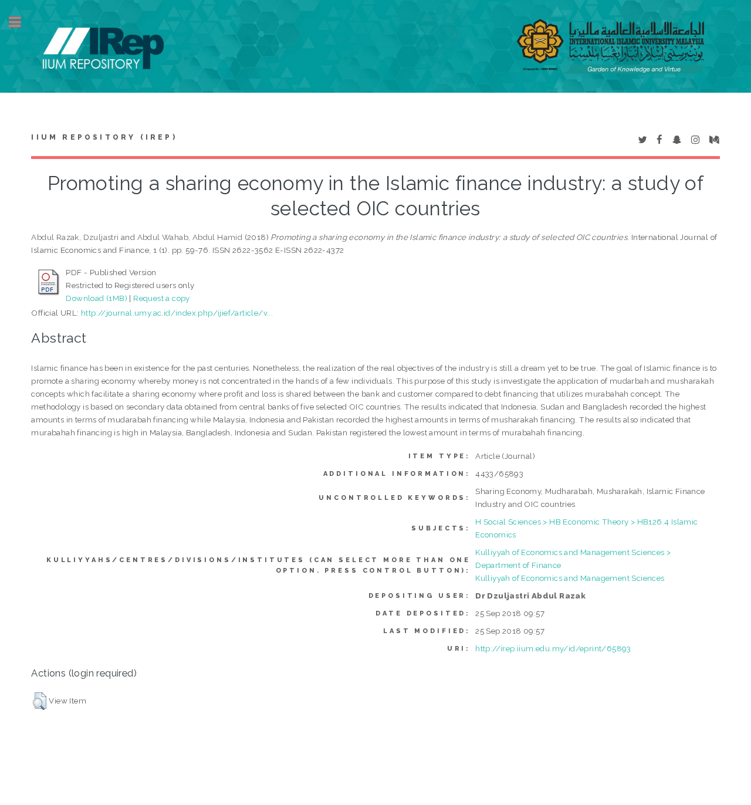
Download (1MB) (96, 298)
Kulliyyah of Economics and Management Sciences (569, 578)
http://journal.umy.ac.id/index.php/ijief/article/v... (177, 312)
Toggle (21, 22)
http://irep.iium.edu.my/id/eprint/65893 (553, 648)
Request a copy (161, 298)
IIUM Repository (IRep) (104, 137)
